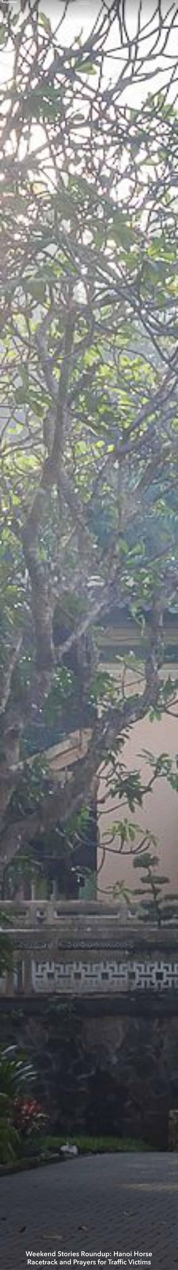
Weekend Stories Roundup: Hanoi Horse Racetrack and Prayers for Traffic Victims (89, 1258)
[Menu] (175, 2)
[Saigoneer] (9, 2)
